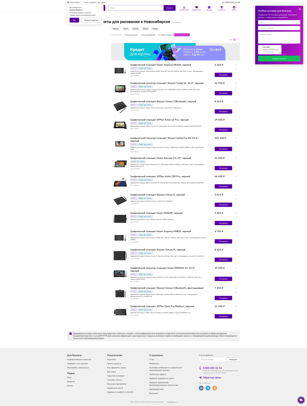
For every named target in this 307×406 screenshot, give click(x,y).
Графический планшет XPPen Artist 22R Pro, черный (160, 176)
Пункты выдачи (90, 2)
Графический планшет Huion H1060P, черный (156, 213)
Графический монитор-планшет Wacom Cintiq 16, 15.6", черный (167, 83)
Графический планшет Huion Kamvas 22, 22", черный (160, 158)
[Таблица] (238, 39)
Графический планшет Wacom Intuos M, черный (157, 249)
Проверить (233, 359)
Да (74, 20)
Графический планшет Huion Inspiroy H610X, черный (160, 64)
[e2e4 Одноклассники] (214, 388)
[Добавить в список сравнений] (236, 64)
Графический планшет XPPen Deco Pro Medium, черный (162, 306)
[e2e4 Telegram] (208, 388)
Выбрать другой (91, 20)
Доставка (101, 2)
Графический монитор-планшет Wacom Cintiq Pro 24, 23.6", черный (164, 139)
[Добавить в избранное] (236, 69)
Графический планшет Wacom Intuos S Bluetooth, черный (163, 101)
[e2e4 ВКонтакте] (201, 388)
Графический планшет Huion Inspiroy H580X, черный (160, 231)
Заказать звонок (279, 58)
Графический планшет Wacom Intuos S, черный (157, 194)
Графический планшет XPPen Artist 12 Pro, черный (159, 119)
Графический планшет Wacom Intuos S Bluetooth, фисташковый (167, 288)
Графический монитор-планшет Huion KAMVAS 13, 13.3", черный (162, 269)
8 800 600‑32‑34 (232, 2)
